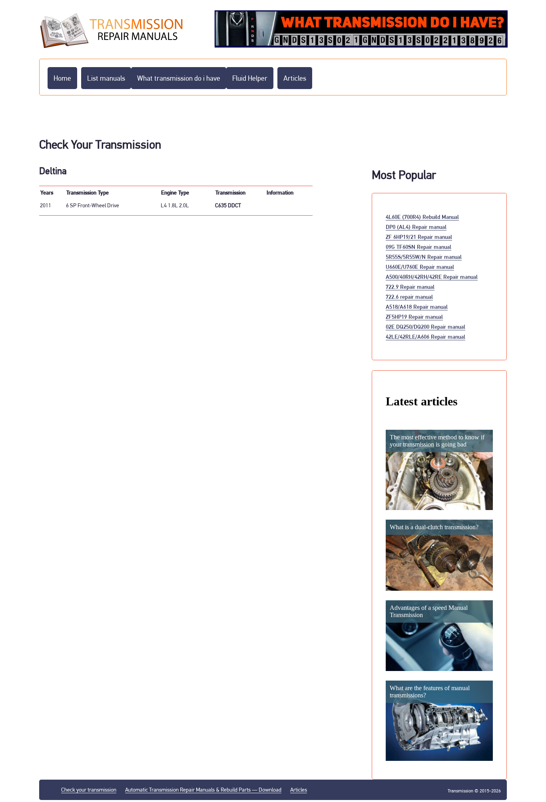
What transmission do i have (178, 78)
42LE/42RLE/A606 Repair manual (425, 336)
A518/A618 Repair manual (417, 306)
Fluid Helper (249, 78)
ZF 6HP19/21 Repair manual (419, 236)
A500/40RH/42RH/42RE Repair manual (432, 276)
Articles (294, 78)
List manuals (106, 78)
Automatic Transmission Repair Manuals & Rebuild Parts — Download (203, 789)
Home (62, 78)
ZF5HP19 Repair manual (414, 316)
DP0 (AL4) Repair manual (416, 226)
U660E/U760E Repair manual (420, 266)
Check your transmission (88, 789)
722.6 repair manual (409, 296)
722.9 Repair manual (410, 286)
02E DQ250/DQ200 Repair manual (425, 326)
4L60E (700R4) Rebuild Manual (422, 216)
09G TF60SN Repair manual (418, 246)
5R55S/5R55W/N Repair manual (424, 256)
